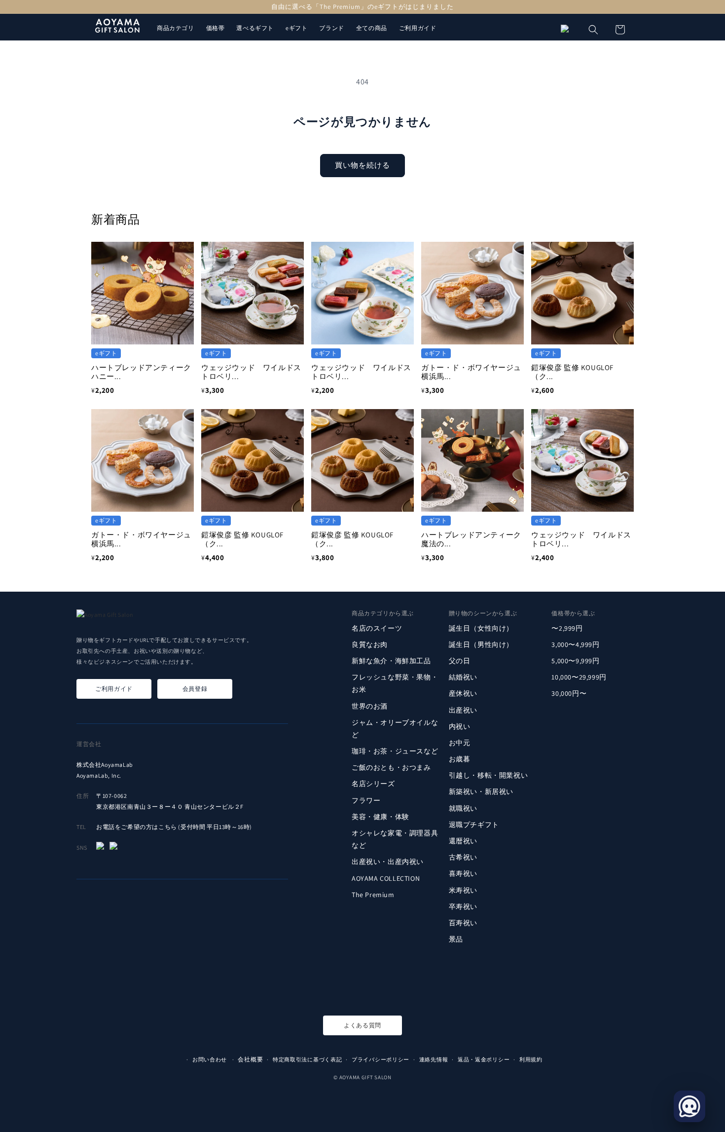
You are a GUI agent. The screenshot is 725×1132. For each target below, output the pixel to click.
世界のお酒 (370, 705)
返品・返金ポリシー (483, 1059)
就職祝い (463, 808)
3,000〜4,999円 (575, 644)
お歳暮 (460, 759)
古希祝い (463, 857)
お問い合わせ (209, 1059)
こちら (167, 826)
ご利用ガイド (417, 28)
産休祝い (463, 693)
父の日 (460, 660)
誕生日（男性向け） (481, 644)
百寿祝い (463, 922)
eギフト (296, 28)
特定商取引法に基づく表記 (307, 1059)
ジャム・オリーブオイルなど (395, 728)
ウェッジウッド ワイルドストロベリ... (251, 372)
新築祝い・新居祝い (481, 791)
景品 (456, 939)
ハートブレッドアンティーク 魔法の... (475, 539)
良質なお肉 (370, 644)
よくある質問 (362, 1025)
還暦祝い (463, 840)
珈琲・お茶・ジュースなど (395, 751)
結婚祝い (463, 677)
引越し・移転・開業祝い (488, 775)
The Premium (373, 894)
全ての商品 (371, 28)
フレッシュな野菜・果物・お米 (395, 683)
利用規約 (531, 1059)
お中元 (460, 742)
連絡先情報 (433, 1059)
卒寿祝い (463, 906)
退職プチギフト (474, 824)
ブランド (331, 28)
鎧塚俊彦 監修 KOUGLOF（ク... (572, 372)
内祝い (460, 726)
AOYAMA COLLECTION (386, 877)
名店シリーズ (373, 783)
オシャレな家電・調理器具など (395, 839)
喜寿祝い (463, 873)
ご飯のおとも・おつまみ (391, 767)
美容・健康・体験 (380, 816)
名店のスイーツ (377, 627)
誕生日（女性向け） (481, 627)
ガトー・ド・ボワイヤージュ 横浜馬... (475, 372)
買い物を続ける (362, 165)
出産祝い (463, 709)
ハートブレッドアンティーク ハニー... (145, 372)
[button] (593, 29)
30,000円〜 (568, 693)
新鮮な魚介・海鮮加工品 (391, 660)
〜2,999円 (566, 627)
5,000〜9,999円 (575, 660)
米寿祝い (463, 889)
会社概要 (250, 1059)
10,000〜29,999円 (578, 677)
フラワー (366, 800)
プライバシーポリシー (380, 1059)
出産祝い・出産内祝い (388, 861)
